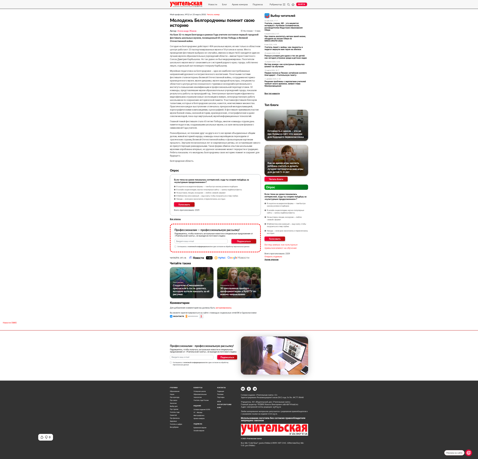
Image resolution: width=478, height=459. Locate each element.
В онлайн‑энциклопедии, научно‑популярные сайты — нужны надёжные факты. (209, 190)
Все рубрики (174, 427)
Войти (301, 4)
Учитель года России (201, 400)
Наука (172, 394)
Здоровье (173, 421)
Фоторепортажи (224, 404)
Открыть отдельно (273, 256)
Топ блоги (271, 105)
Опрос (270, 187)
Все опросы (175, 219)
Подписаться (244, 241)
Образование (174, 391)
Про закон (173, 400)
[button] (177, 316)
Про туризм (174, 409)
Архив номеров (240, 4)
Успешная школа (200, 391)
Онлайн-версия (199, 431)
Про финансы (175, 418)
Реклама (220, 394)
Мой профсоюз (199, 415)
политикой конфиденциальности (200, 246)
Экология (173, 403)
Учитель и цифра (176, 424)
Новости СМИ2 (10, 323)
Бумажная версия (200, 428)
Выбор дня (174, 406)
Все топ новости (272, 93)
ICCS (219, 401)
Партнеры (220, 397)
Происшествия (178, 282)
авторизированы (223, 308)
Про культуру (174, 397)
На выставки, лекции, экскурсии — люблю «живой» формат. (201, 193)
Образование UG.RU (227, 285)
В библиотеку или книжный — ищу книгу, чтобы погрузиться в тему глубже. (207, 196)
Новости (212, 4)
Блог (224, 4)
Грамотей (173, 415)
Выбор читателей (282, 15)
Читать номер (213, 14)
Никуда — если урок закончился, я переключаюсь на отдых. (201, 199)
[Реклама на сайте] (468, 453)
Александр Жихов (186, 30)
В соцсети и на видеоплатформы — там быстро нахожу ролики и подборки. (207, 187)
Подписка (258, 4)
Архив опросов (271, 259)
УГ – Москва (198, 412)
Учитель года (174, 412)
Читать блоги (276, 179)
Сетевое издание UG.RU (202, 409)
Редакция (220, 391)
